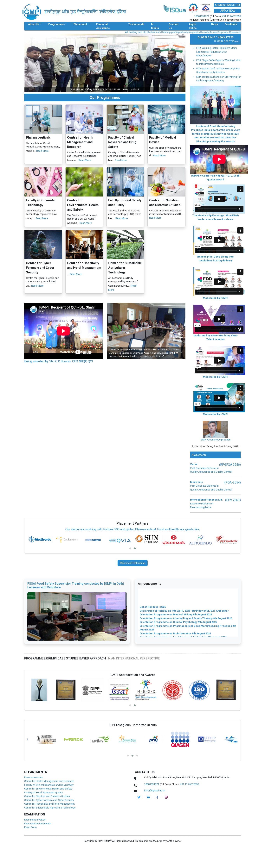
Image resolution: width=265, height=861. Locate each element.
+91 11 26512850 (231, 16)
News (214, 24)
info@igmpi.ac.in (224, 32)
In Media (155, 26)
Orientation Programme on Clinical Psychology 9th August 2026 (178, 602)
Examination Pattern (35, 819)
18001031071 (201, 16)
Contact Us (173, 26)
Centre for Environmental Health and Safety (48, 788)
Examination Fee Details (37, 823)
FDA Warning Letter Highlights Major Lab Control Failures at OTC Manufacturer (216, 52)
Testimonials (136, 24)
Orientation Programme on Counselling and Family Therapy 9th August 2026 (185, 598)
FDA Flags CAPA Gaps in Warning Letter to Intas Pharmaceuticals (218, 62)
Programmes (56, 24)
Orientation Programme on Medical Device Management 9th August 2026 (184, 636)
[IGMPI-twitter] (139, 797)
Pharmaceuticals (33, 777)
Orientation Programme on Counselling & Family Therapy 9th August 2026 (184, 632)
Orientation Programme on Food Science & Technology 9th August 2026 (183, 617)
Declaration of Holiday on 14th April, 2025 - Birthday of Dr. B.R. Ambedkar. (184, 591)
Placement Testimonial (132, 563)
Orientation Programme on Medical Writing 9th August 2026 (175, 594)
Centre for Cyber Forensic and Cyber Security (49, 800)
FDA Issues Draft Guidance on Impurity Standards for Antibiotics (218, 70)
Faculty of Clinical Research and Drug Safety (49, 784)
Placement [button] (80, 24)
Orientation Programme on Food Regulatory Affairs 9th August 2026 (180, 621)
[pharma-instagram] (166, 797)
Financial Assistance (103, 26)
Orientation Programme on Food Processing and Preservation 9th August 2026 (187, 625)
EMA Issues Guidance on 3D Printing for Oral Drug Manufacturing (218, 78)
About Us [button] (34, 24)
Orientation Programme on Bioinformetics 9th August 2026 (175, 613)
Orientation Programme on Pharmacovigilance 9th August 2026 (178, 628)
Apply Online (193, 26)
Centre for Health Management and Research (49, 781)
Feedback (231, 24)
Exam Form (30, 827)
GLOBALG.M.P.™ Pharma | (215, 41)
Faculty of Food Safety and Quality (43, 792)
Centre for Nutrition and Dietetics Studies (47, 796)
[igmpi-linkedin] (148, 797)
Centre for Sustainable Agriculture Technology (49, 807)
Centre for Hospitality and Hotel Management (49, 803)
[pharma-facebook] (157, 797)
